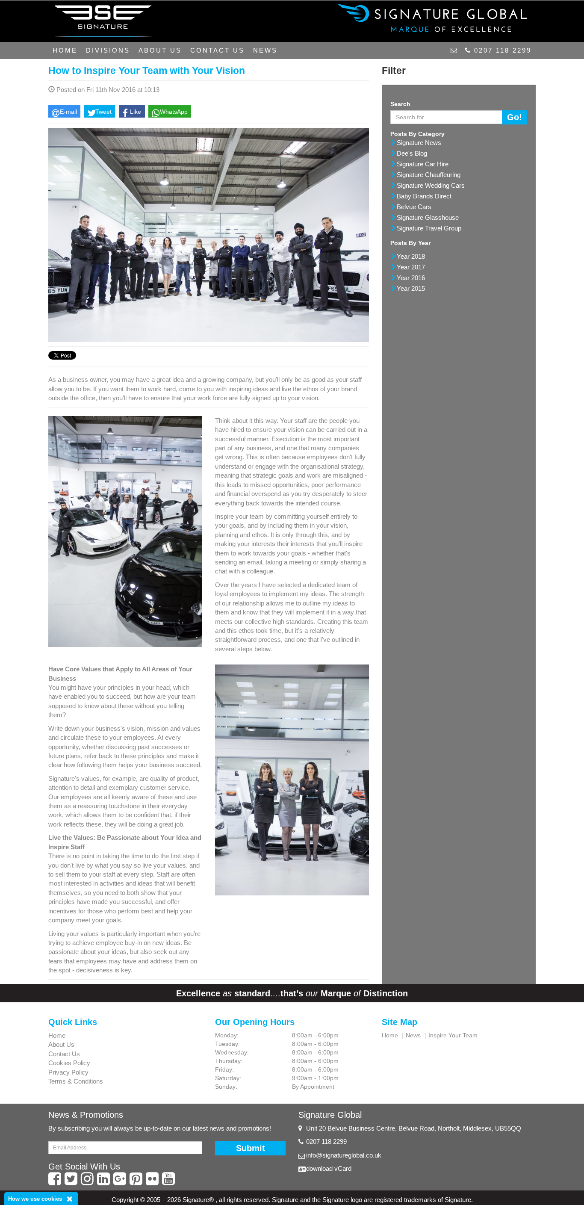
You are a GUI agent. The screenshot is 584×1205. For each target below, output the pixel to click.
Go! (514, 117)
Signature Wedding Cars (431, 185)
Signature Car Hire (422, 164)
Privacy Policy (68, 1072)
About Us (160, 50)
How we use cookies (35, 1199)
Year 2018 (411, 256)
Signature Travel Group (429, 228)
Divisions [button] (108, 50)
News (265, 50)
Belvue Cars (414, 206)
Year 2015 (411, 288)
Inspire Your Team (453, 1035)
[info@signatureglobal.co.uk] (453, 50)
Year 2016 (411, 277)
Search (400, 103)
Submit (250, 1148)
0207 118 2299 (501, 50)
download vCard (328, 1168)
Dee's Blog (412, 153)
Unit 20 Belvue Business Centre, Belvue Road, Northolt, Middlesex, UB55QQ (413, 1128)
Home (65, 50)
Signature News (419, 142)
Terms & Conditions (75, 1081)
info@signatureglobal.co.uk (343, 1155)
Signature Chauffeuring (428, 174)
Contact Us (217, 50)
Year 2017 (411, 267)
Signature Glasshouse (428, 217)
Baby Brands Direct (424, 196)
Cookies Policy (69, 1062)
